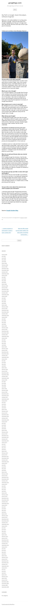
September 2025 (5, 273)
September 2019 (5, 399)
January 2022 (4, 350)
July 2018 (4, 423)
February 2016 (5, 473)
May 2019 (4, 406)
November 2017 (5, 437)
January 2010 (4, 580)
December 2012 (5, 540)
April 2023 (4, 324)
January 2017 (4, 454)
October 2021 (5, 355)
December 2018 (5, 414)
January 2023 (4, 329)
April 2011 (4, 573)
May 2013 (4, 531)
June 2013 (4, 529)
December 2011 (5, 560)
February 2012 (5, 557)
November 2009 (5, 583)
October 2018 (5, 418)
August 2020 (4, 379)
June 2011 (4, 571)
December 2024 (5, 289)
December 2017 (5, 435)
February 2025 (5, 285)
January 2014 (4, 517)
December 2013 (5, 519)
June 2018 (4, 425)
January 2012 (4, 559)
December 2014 (5, 498)
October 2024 (5, 292)
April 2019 (4, 407)
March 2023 (4, 326)
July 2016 (4, 465)
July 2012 (4, 548)
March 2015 (4, 493)
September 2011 (5, 566)
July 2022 (4, 339)
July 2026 (4, 256)
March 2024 (4, 305)
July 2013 (4, 527)
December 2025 (5, 268)
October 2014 (5, 501)
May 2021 (4, 364)
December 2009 (5, 581)
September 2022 (5, 336)
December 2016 (5, 456)
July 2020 (4, 381)
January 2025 (4, 287)
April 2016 (4, 470)
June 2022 (4, 341)
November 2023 (5, 312)
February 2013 (5, 536)
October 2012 (5, 543)
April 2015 (4, 491)
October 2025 (5, 272)
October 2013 (5, 522)
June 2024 (4, 299)
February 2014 (5, 515)
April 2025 (4, 282)
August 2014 (4, 505)
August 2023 (4, 317)
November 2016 (5, 458)
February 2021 (5, 369)
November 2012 (5, 541)
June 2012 (4, 550)
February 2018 (5, 432)
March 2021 (4, 367)
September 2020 (5, 378)
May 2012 (4, 552)
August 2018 (4, 421)
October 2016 (5, 460)
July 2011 (4, 569)
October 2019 (5, 397)
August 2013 (4, 526)
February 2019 (5, 411)
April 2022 (4, 345)
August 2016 (4, 463)
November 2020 (5, 374)
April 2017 (4, 449)
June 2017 (4, 446)
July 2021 (4, 360)
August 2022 (4, 338)
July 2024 (4, 298)
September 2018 (5, 419)
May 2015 (4, 489)
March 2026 (4, 263)
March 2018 (4, 430)
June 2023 (4, 320)
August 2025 (4, 275)
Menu (15, 9)
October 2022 (5, 334)
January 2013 (4, 538)
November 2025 (5, 270)
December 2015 (5, 477)
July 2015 (4, 486)
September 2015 (5, 482)
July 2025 (4, 277)
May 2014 (4, 510)
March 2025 (4, 284)
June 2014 (4, 508)
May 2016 (4, 468)
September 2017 (5, 440)
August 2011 (4, 567)
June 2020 (4, 383)
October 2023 (5, 313)
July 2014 (4, 507)
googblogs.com (15, 3)
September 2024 (5, 294)
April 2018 (4, 428)
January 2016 (4, 475)
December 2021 (5, 352)
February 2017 (5, 453)
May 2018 (4, 426)
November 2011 (5, 562)
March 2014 (4, 513)
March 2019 (4, 409)
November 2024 (5, 291)
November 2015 (5, 479)
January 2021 (4, 371)
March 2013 (4, 534)
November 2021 (5, 353)
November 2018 (5, 416)
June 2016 (4, 466)
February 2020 (5, 390)
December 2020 (5, 373)
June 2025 (4, 279)
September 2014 (5, 503)
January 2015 (4, 496)
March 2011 (4, 574)
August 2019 (4, 400)
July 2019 (4, 402)
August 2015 (4, 484)
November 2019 (5, 395)
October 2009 (5, 585)
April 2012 (4, 554)
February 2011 (5, 576)
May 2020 (4, 385)
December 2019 (5, 393)
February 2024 (5, 306)
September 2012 (5, 545)
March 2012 (4, 555)
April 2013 (4, 533)
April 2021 (4, 366)
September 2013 (5, 524)
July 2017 (4, 444)
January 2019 (4, 413)
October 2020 (5, 376)
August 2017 (4, 442)
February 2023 (5, 327)
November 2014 (5, 500)
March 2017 (4, 451)
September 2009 (5, 587)
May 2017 (4, 447)
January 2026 (4, 266)
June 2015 (4, 487)
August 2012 (4, 547)
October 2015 (5, 480)
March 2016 (4, 472)
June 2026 (4, 258)
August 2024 (4, 296)
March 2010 (4, 578)
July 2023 (4, 319)
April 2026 (4, 261)
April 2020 (4, 386)
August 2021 (4, 359)
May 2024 (4, 301)
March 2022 (4, 346)
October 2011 (5, 564)
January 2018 (4, 433)
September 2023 (5, 315)
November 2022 (5, 332)
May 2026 (4, 259)
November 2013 (5, 520)
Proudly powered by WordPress (8, 604)
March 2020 (4, 388)
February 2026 (5, 265)
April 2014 (4, 512)
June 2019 (4, 404)
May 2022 (4, 343)
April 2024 (4, 303)
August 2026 (4, 254)
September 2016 (5, 461)
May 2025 (4, 280)
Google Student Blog (12, 210)
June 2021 (4, 362)
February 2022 (5, 348)
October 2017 (5, 439)
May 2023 (4, 322)
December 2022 (5, 331)
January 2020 (4, 392)
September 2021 (5, 357)
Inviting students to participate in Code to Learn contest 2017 (7, 230)
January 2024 (4, 308)
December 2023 (5, 310)
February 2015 (5, 494)
